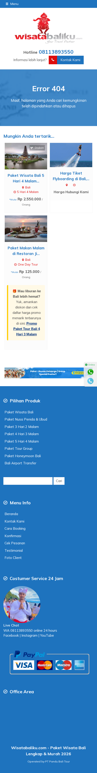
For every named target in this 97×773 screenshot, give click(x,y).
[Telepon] (90, 381)
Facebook (11, 635)
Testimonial (14, 550)
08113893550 (56, 52)
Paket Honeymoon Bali (23, 456)
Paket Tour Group (18, 448)
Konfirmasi (13, 536)
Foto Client (13, 558)
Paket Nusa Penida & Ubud (26, 419)
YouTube (47, 635)
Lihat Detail (30, 156)
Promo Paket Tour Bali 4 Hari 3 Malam (26, 328)
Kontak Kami (70, 60)
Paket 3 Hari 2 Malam (22, 427)
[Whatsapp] (90, 372)
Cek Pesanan (15, 543)
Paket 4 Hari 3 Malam (22, 434)
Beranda (11, 514)
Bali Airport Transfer (20, 463)
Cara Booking (15, 528)
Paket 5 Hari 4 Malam (22, 441)
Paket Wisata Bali (19, 412)
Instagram (29, 635)
